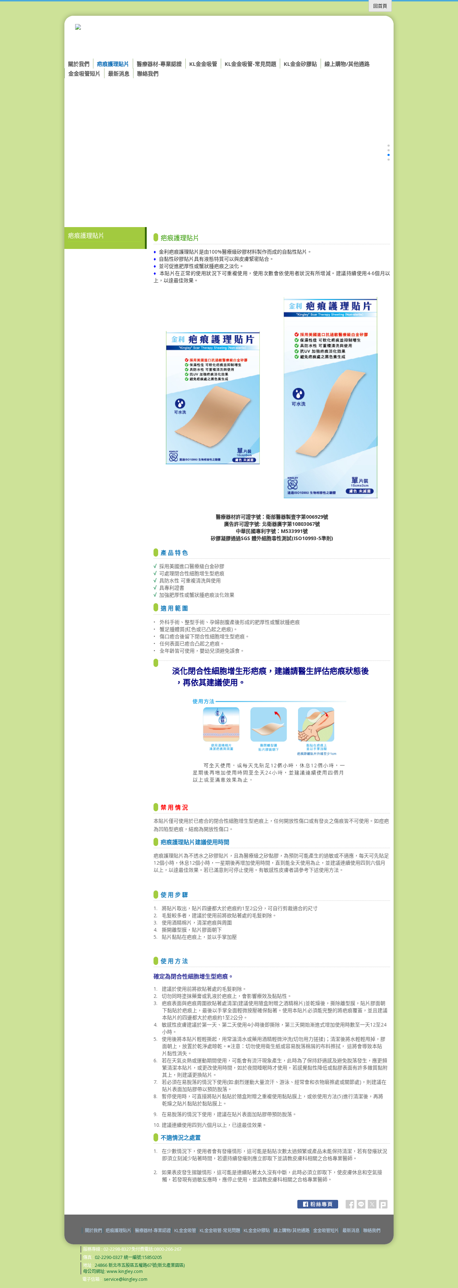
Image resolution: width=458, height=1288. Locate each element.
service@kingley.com (125, 1279)
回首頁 (380, 6)
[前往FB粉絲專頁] (317, 1204)
